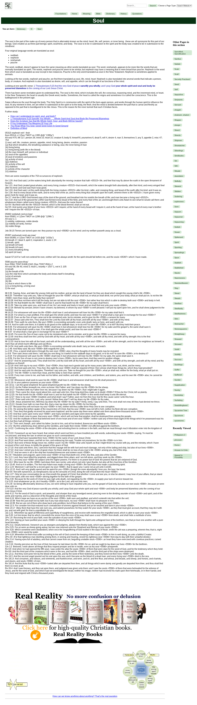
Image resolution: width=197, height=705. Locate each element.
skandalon (178, 176)
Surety (177, 390)
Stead (176, 293)
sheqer (177, 125)
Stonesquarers (180, 329)
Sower (177, 232)
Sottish (177, 227)
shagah (177, 110)
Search (153, 6)
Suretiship (178, 395)
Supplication (179, 385)
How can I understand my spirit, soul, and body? (33, 116)
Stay (176, 288)
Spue (176, 257)
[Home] (8, 5)
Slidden (177, 191)
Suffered (178, 375)
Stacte (177, 273)
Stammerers (179, 278)
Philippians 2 (179, 435)
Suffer (177, 370)
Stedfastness (179, 314)
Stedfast (177, 303)
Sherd (177, 130)
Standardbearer (181, 283)
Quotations (137, 14)
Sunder (177, 380)
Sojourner (178, 217)
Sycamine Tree (180, 410)
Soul (39, 29)
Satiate (177, 64)
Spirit (176, 242)
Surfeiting (178, 400)
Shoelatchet (179, 145)
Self (176, 89)
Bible (98, 14)
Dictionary (110, 14)
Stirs (176, 319)
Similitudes (179, 156)
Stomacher (179, 324)
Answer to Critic (181, 450)
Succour (177, 359)
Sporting (178, 247)
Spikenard (178, 237)
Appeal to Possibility (178, 456)
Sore (176, 207)
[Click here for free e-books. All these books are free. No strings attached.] (77, 646)
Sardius (177, 59)
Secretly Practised (182, 79)
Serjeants (178, 100)
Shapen (177, 120)
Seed (176, 84)
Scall (176, 74)
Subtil (176, 349)
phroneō (178, 440)
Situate (177, 171)
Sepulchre (178, 94)
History (124, 14)
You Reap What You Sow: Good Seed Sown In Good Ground (39, 126)
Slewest (177, 186)
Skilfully (177, 181)
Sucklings (178, 364)
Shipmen (178, 140)
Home (74, 14)
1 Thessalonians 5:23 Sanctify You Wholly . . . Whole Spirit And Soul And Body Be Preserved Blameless (59, 118)
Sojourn (177, 212)
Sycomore (178, 415)
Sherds (177, 135)
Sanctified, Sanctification (180, 53)
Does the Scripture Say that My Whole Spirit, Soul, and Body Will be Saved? (46, 121)
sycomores (179, 421)
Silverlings (178, 151)
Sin (175, 161)
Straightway (179, 334)
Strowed (177, 344)
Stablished (178, 268)
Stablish (177, 263)
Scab (176, 69)
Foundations (60, 14)
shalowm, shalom (181, 115)
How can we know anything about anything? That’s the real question (85, 696)
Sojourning (179, 222)
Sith (176, 166)
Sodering (178, 196)
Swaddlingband (180, 405)
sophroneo (179, 201)
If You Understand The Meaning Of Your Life (31, 123)
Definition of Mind (18, 128)
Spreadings (179, 252)
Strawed (177, 339)
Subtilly (177, 354)
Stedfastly (178, 308)
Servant (177, 105)
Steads (177, 298)
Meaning (86, 14)
